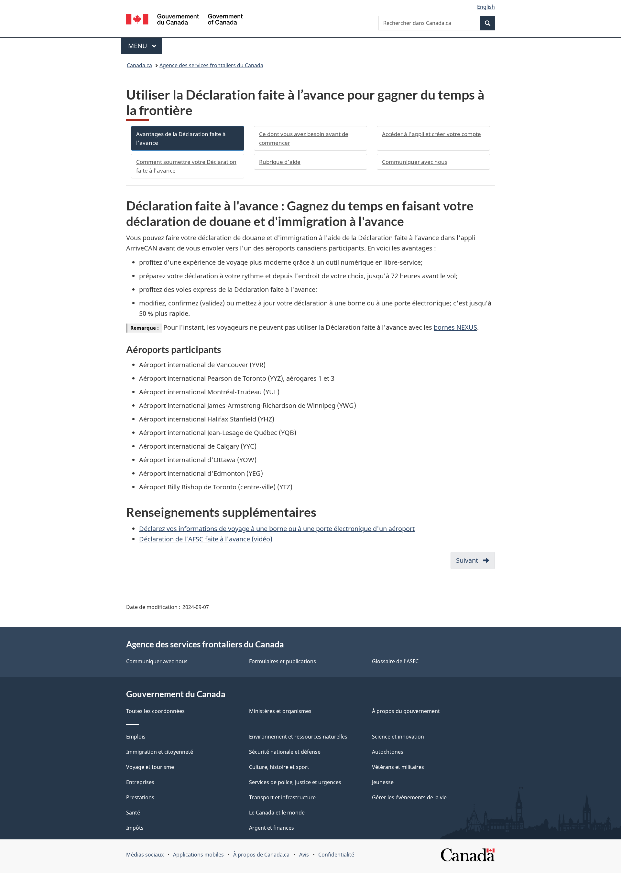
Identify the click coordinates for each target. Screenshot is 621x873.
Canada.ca (139, 65)
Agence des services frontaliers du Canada (211, 65)
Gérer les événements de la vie (409, 797)
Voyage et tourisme (150, 767)
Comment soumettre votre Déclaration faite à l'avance (186, 166)
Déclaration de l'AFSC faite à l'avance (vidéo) (205, 539)
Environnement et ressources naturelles (298, 736)
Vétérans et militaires (398, 767)
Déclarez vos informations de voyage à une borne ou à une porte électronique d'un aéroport (277, 528)
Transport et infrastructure (282, 797)
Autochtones (387, 751)
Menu (145, 45)
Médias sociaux (145, 854)
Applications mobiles (198, 854)
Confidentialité (336, 854)
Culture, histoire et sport (279, 767)
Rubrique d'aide (279, 161)
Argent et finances (271, 827)
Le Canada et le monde (277, 812)
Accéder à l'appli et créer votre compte (431, 134)
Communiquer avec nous (414, 161)
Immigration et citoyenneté (159, 751)
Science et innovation (398, 736)
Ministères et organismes (280, 711)
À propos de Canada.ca (261, 854)
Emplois (136, 736)
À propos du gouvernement (406, 711)
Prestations (140, 797)
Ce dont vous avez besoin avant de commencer (303, 138)
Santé (133, 812)
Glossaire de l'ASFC (395, 661)
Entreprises (140, 782)
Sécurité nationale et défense (285, 751)
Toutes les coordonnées (155, 711)
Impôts (135, 827)
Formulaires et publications (282, 661)
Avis (304, 854)
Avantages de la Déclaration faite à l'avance (181, 138)
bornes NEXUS (455, 327)
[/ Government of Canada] (184, 20)
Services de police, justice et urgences (295, 782)
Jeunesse (383, 782)
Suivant (475, 562)
